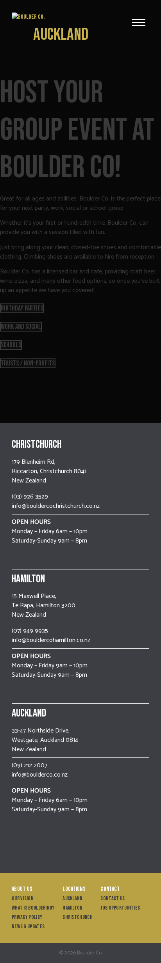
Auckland (60, 34)
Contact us (112, 898)
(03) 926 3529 (30, 496)
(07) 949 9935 (30, 631)
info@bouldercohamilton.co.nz (51, 640)
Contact (110, 889)
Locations (74, 889)
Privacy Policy (27, 917)
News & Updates (28, 926)
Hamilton (72, 907)
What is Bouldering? (33, 907)
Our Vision (23, 898)
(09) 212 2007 (29, 765)
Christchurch (78, 917)
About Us (22, 889)
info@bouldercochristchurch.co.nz (56, 506)
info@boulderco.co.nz (40, 775)
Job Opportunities (120, 907)
